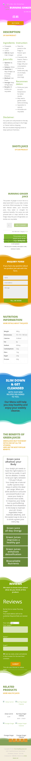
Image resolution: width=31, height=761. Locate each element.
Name (5, 637)
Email (5, 645)
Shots (26, 231)
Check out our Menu (15, 418)
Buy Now (15, 23)
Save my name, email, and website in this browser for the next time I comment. (15, 656)
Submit (15, 664)
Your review (7, 625)
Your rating (7, 623)
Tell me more (16, 301)
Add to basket (21, 225)
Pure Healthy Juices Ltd (20, 749)
